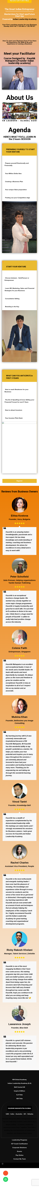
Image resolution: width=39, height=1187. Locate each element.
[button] (20, 112)
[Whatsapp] (5, 1179)
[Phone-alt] (5, 1173)
